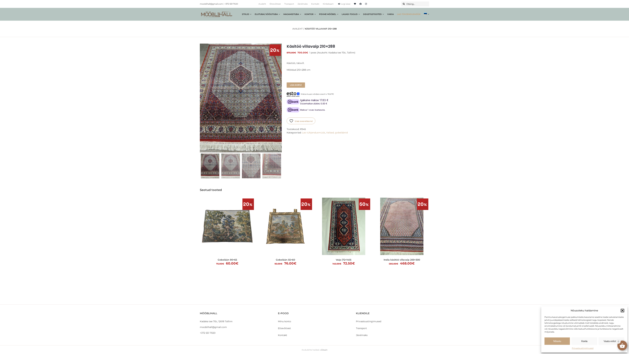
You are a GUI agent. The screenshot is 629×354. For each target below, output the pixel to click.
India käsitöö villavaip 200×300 (402, 259)
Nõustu (557, 341)
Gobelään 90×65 (227, 259)
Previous (202, 98)
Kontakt (282, 335)
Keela (584, 341)
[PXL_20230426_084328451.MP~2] (241, 98)
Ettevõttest (284, 328)
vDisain (323, 350)
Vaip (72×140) (343, 259)
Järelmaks (362, 335)
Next (279, 98)
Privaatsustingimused (582, 348)
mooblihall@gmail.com (211, 4)
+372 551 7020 (231, 4)
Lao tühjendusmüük (313, 132)
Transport (361, 328)
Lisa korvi (296, 85)
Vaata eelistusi (611, 341)
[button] (622, 310)
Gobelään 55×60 (285, 259)
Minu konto (284, 321)
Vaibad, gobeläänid (337, 132)
